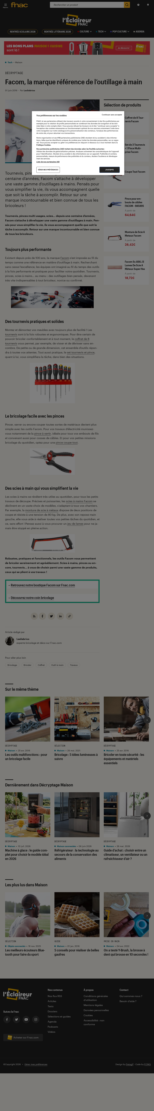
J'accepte (109, 170)
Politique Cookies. (43, 145)
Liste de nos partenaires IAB (48, 162)
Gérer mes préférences (48, 170)
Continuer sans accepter (112, 115)
